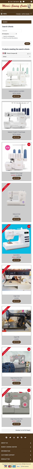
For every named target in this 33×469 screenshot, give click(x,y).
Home (2, 17)
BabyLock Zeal (16, 214)
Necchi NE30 (16, 255)
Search (7, 17)
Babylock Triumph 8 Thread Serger (16, 132)
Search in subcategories (9, 36)
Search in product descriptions (10, 38)
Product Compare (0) (12, 53)
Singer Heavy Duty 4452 (17, 419)
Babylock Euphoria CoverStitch (16, 91)
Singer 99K (16, 337)
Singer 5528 (17, 296)
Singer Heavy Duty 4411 (17, 378)
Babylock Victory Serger (17, 173)
